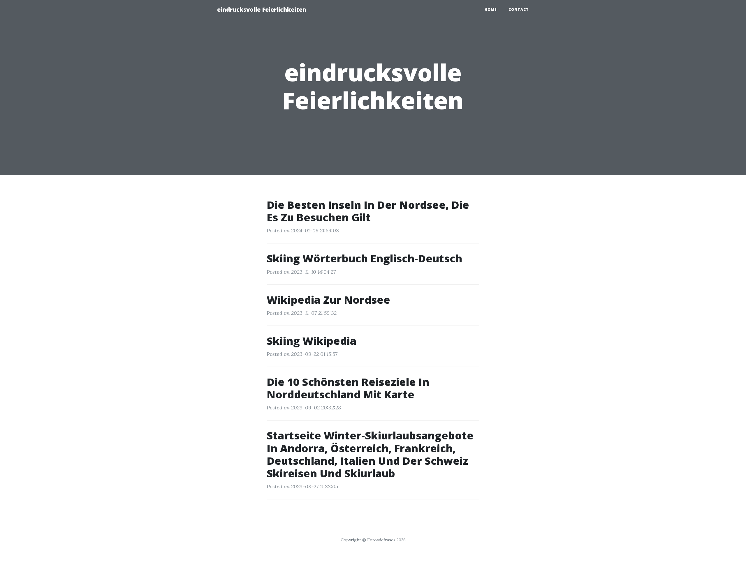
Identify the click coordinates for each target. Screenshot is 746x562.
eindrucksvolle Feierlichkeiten (261, 9)
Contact (519, 9)
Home (491, 9)
